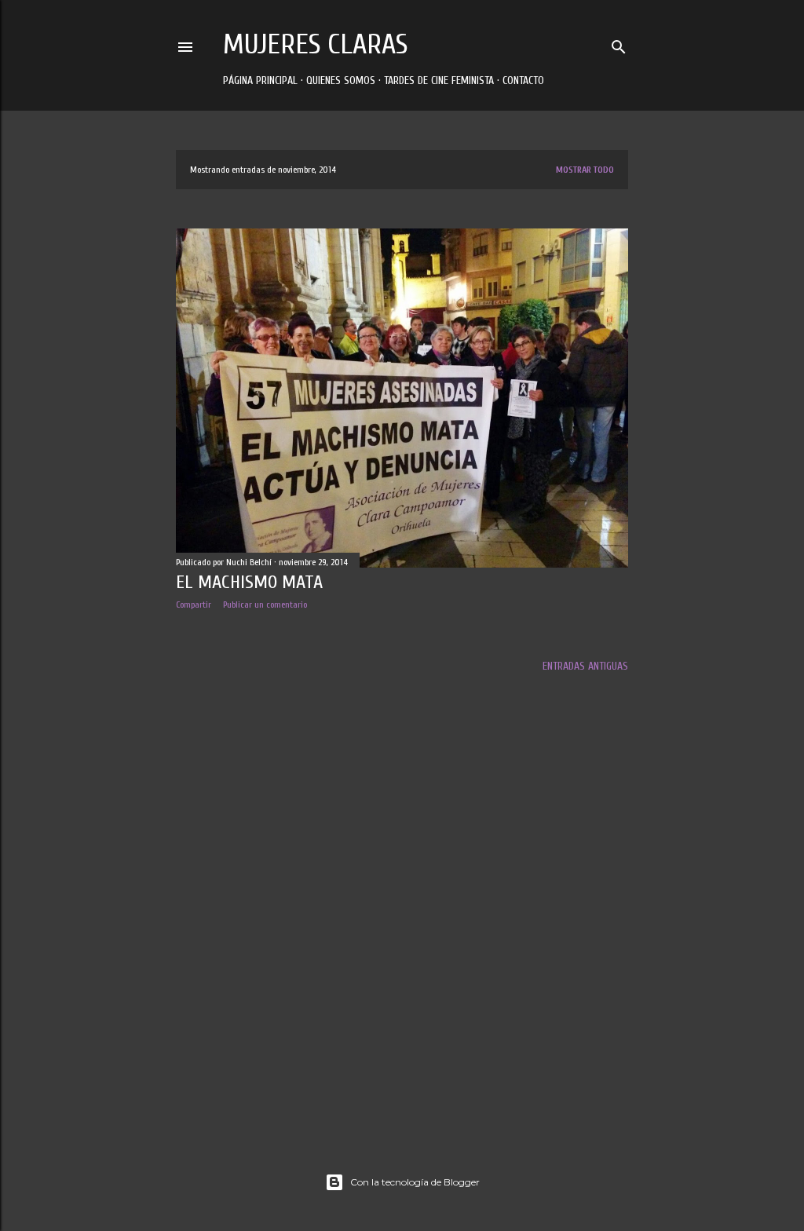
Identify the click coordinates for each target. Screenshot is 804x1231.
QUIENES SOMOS (340, 80)
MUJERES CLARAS (315, 44)
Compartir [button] (193, 604)
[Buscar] (618, 43)
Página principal (260, 80)
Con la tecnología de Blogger (415, 1182)
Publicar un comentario (265, 604)
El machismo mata (249, 582)
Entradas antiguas (585, 666)
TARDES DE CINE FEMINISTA (439, 80)
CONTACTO (523, 80)
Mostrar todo (585, 169)
